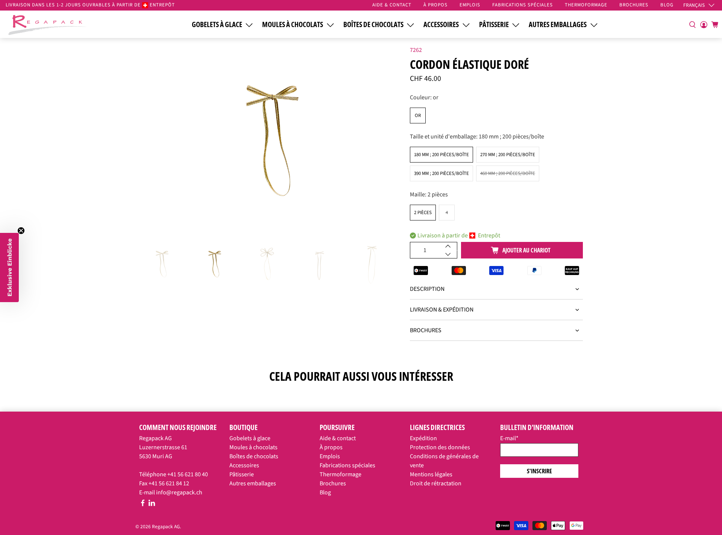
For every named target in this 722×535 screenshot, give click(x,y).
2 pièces (423, 212)
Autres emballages (558, 24)
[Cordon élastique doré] (270, 140)
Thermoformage (340, 474)
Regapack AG (166, 526)
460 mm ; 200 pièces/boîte (507, 173)
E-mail (509, 438)
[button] (9, 267)
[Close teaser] (21, 230)
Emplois (330, 456)
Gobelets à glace (217, 24)
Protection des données (440, 447)
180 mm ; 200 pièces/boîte (441, 154)
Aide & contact (338, 438)
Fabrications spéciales (347, 465)
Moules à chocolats (292, 24)
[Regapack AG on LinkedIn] (151, 504)
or (418, 115)
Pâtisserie (494, 24)
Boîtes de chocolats (373, 24)
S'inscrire (539, 471)
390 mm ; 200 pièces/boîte (441, 173)
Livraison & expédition (441, 309)
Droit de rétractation (435, 483)
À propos (331, 447)
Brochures (425, 330)
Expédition (423, 438)
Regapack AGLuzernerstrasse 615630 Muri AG (163, 447)
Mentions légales (431, 474)
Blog (325, 492)
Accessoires (441, 24)
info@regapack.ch (179, 492)
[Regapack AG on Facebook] (142, 504)
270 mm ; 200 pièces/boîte (507, 154)
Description (427, 289)
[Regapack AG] (47, 24)
